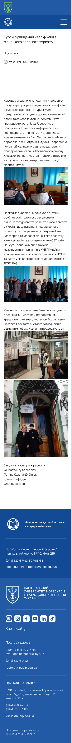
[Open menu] (64, 22)
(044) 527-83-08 (17, 709)
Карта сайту (16, 628)
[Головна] (8, 8)
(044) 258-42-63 (17, 705)
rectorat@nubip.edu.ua (21, 668)
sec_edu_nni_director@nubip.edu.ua (31, 567)
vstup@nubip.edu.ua (20, 716)
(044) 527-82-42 (17, 661)
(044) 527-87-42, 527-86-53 (24, 561)
